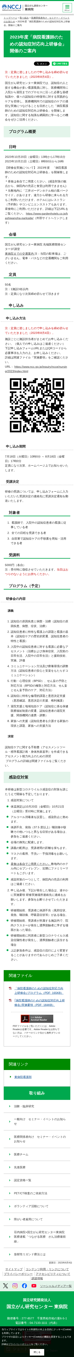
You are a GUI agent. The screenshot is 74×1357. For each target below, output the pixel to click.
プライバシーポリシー (18, 1274)
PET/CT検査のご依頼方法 (30, 1193)
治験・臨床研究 (24, 1106)
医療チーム (21, 1154)
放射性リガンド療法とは (30, 1254)
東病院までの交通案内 (20, 253)
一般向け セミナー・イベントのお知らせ (40, 1121)
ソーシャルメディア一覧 (56, 1286)
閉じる (37, 1352)
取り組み (24, 18)
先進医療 (19, 1167)
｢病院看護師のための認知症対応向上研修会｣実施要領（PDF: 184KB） (39, 1003)
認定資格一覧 (22, 1180)
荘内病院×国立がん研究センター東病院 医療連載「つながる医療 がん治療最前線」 (40, 1236)
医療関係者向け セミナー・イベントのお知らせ (40, 1139)
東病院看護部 (23, 1077)
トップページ (10, 18)
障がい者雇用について (28, 1219)
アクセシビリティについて (53, 1274)
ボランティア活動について (31, 1206)
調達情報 (37, 1278)
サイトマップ (14, 1269)
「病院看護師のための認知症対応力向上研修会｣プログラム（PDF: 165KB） (39, 990)
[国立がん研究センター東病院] (24, 7)
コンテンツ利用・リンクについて (47, 1269)
